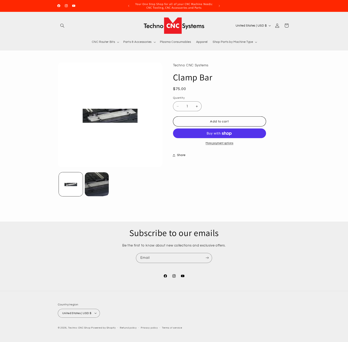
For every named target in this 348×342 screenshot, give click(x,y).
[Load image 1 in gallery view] (71, 184)
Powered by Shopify (103, 328)
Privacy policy (149, 328)
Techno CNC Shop (79, 328)
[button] (62, 25)
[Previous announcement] (128, 6)
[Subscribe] (207, 258)
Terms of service (172, 328)
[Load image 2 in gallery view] (97, 184)
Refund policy (128, 328)
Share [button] (181, 155)
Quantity (179, 98)
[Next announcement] (219, 6)
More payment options (219, 143)
